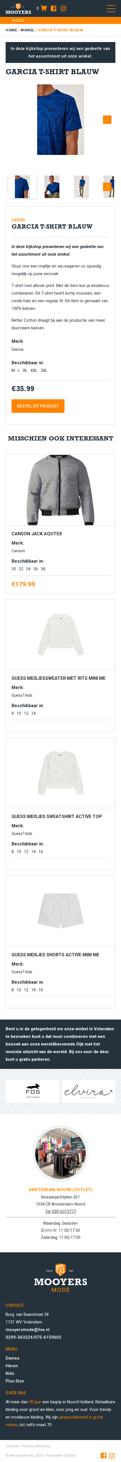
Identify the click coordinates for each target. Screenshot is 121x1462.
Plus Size (15, 1381)
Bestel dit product (38, 406)
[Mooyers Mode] (18, 8)
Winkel (28, 30)
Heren (12, 1365)
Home (11, 30)
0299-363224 (19, 1337)
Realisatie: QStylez (61, 1455)
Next (107, 117)
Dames (12, 1358)
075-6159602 (47, 1337)
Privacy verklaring (36, 1446)
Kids (10, 1373)
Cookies (12, 1446)
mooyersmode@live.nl (28, 1329)
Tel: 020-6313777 (60, 1211)
